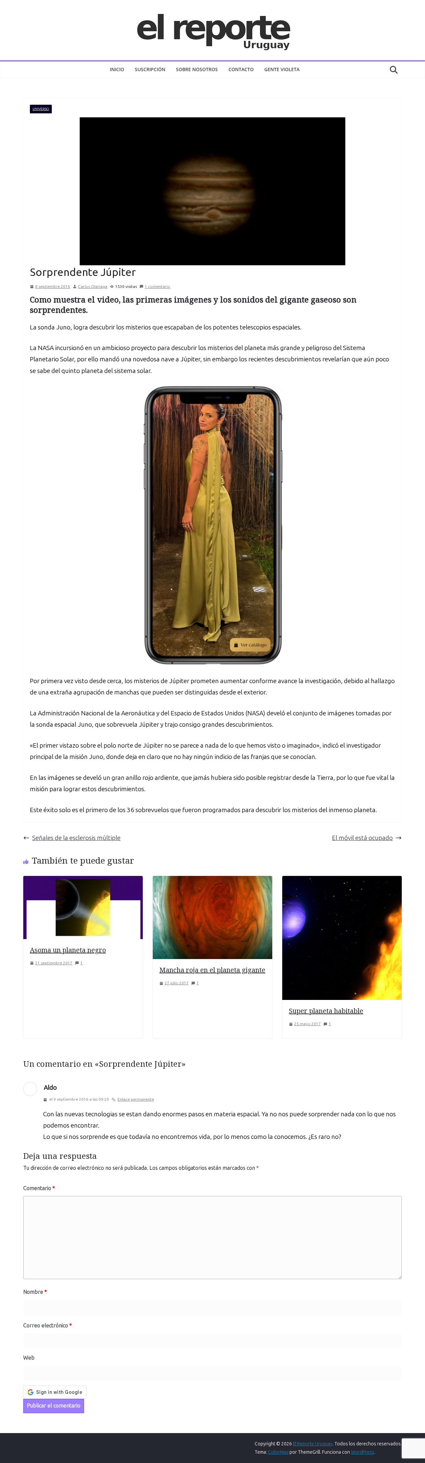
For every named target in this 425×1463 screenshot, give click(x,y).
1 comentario (157, 286)
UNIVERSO (41, 109)
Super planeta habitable (326, 1010)
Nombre (35, 1292)
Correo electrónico (47, 1325)
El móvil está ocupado (362, 838)
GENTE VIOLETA (281, 69)
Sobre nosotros (197, 69)
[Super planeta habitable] (342, 881)
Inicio (117, 69)
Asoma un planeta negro (68, 949)
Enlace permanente (136, 1099)
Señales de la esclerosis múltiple (76, 838)
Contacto (241, 69)
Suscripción (150, 69)
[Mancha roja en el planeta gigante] (212, 881)
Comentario (39, 1188)
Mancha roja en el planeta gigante (212, 969)
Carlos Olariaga (92, 286)
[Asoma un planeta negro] (83, 881)
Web (29, 1358)
